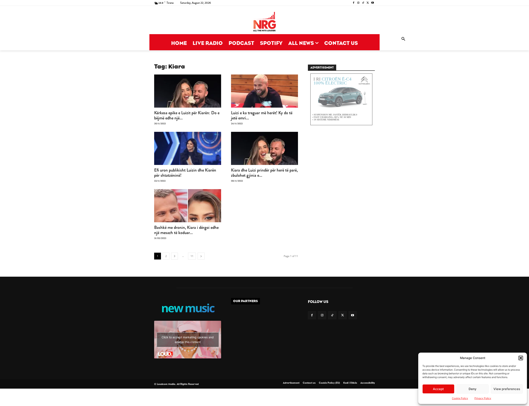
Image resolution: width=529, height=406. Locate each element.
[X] (367, 3)
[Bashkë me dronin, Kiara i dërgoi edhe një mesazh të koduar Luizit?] (187, 205)
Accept (438, 389)
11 (192, 256)
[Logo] (264, 22)
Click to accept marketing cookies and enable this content (188, 339)
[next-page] (201, 256)
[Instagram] (358, 3)
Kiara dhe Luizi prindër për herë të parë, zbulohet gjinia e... (264, 172)
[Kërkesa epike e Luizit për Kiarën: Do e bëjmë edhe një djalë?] (187, 91)
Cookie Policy (460, 398)
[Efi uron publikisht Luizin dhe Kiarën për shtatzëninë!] (187, 148)
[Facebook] (353, 3)
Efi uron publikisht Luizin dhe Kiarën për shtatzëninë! (185, 172)
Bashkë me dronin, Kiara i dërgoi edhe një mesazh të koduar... (186, 230)
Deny (473, 389)
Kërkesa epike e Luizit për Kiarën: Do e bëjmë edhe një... (186, 115)
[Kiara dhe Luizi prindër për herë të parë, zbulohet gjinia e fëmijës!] (264, 148)
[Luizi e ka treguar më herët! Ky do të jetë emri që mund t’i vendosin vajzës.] (264, 91)
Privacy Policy (482, 398)
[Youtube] (372, 3)
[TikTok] (363, 3)
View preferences (506, 389)
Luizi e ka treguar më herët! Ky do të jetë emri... (261, 115)
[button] (521, 358)
